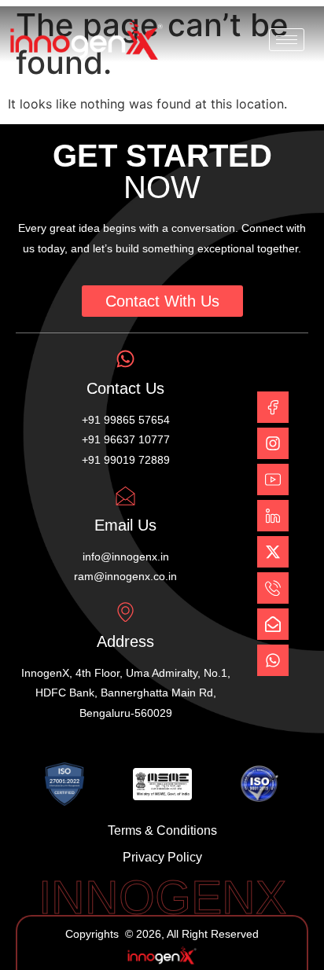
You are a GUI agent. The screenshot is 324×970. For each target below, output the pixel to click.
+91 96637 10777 (126, 439)
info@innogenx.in (126, 556)
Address (125, 641)
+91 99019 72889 (126, 460)
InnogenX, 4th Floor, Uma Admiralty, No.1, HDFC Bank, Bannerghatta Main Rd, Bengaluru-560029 (125, 692)
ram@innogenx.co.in (125, 576)
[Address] (125, 612)
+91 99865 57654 (126, 419)
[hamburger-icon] (286, 39)
